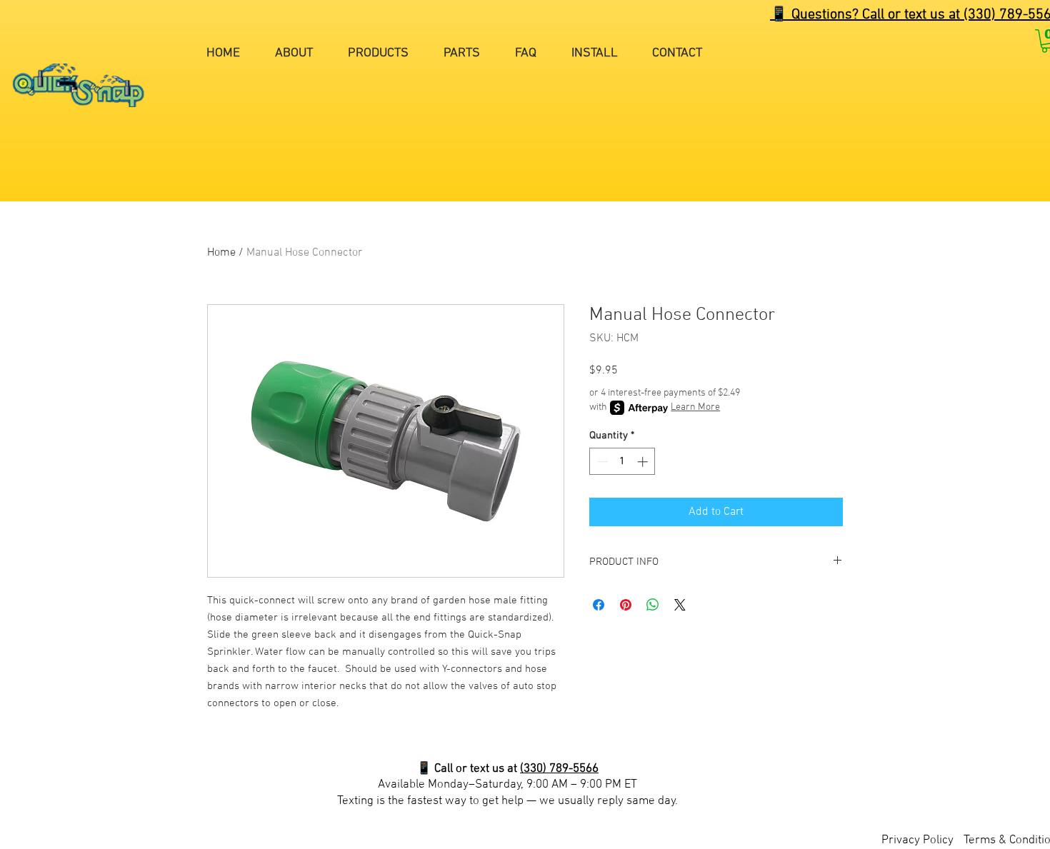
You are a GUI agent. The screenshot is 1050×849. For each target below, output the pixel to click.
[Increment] (644, 461)
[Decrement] (601, 461)
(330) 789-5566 (559, 769)
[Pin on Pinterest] (625, 604)
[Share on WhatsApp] (652, 604)
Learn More (695, 407)
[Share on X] (680, 604)
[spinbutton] (622, 461)
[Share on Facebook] (598, 604)
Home (221, 253)
